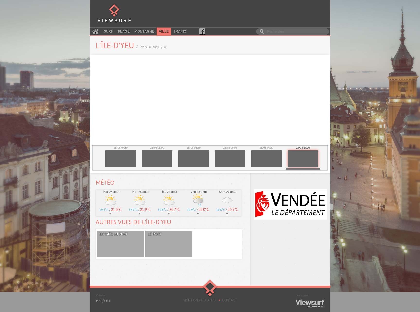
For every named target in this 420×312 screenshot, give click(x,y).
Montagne (144, 31)
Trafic (180, 31)
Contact (229, 300)
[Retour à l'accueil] (114, 13)
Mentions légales (199, 300)
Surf (108, 31)
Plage (124, 31)
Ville (164, 31)
